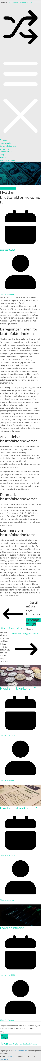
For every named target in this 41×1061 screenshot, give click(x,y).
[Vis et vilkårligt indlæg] (20, 47)
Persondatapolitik (7, 160)
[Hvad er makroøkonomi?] (20, 786)
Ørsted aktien (6, 151)
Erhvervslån (5, 149)
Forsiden (4, 140)
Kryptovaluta (5, 143)
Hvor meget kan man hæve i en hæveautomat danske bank (20, 3)
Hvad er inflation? (13, 928)
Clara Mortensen (7, 294)
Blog (2, 154)
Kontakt (3, 157)
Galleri (10, 1044)
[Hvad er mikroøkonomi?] (20, 666)
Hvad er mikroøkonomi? (18, 688)
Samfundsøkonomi (8, 146)
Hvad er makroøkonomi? (18, 808)
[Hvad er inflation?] (20, 906)
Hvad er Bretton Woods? (12, 628)
